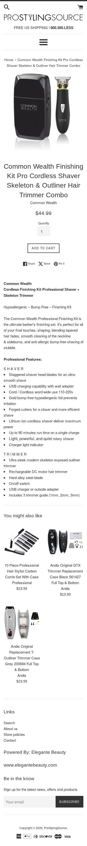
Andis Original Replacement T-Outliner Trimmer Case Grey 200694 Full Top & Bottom (22, 658)
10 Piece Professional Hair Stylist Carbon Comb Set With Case (22, 571)
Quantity (43, 223)
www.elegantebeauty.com (30, 765)
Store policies (14, 734)
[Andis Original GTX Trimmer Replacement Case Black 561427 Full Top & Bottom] (65, 542)
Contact (10, 740)
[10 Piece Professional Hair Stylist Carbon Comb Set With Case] (22, 542)
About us (11, 728)
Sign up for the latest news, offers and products (41, 789)
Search (9, 722)
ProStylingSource (55, 828)
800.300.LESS (62, 27)
